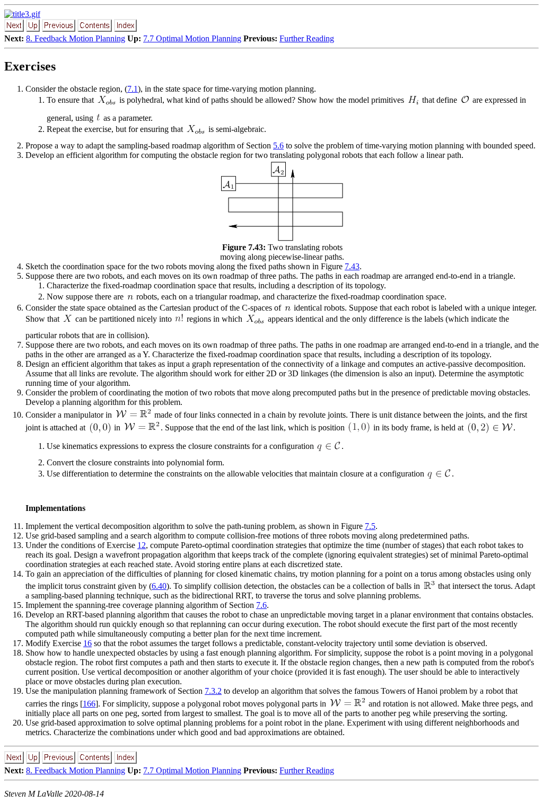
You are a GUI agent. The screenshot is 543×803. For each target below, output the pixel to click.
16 (87, 643)
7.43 (352, 266)
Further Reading (306, 38)
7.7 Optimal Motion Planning (192, 38)
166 (89, 703)
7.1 (132, 88)
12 (141, 545)
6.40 (159, 585)
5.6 (278, 145)
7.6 (261, 605)
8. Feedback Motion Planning (75, 38)
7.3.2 (213, 690)
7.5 (370, 526)
